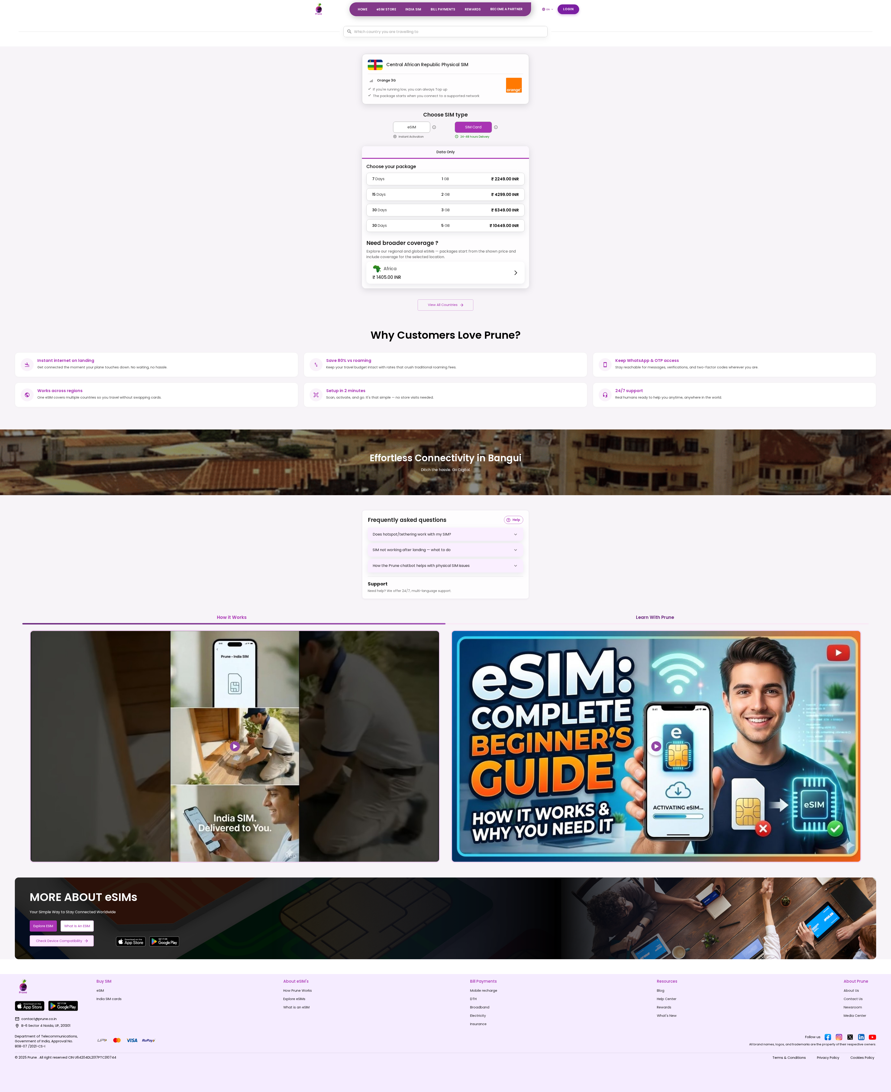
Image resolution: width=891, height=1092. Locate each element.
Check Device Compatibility (59, 941)
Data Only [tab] (445, 152)
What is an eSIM (77, 926)
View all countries (443, 304)
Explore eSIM (43, 926)
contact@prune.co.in (39, 1019)
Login (568, 9)
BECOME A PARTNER (506, 9)
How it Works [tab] (232, 617)
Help (516, 519)
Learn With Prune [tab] (655, 617)
